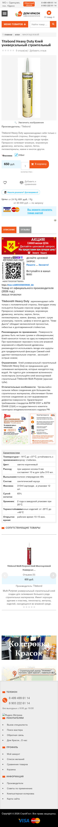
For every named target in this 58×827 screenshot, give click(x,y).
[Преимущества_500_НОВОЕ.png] (42, 429)
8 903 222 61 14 (48, 5)
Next (53, 575)
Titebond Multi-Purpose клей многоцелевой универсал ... (29, 568)
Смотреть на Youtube (29, 649)
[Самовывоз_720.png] (15, 429)
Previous (5, 575)
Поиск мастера (15, 729)
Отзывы (25, 230)
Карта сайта (13, 798)
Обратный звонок (29, 4)
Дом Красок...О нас (17, 740)
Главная (8, 35)
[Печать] (55, 219)
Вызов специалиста (17, 724)
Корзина (11, 769)
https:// (18, 284)
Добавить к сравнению (30, 182)
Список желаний (15, 759)
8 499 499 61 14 (48, 2)
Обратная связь (15, 735)
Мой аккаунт (13, 753)
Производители (15, 783)
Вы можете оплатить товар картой (39, 211)
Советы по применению (19, 788)
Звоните (43, 264)
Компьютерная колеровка (20, 793)
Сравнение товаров (17, 764)
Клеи (17, 35)
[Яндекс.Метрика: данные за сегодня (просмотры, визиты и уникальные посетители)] (12, 714)
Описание (9, 230)
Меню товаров (13, 24)
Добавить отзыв (38, 50)
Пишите (30, 264)
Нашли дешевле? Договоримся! (22, 192)
